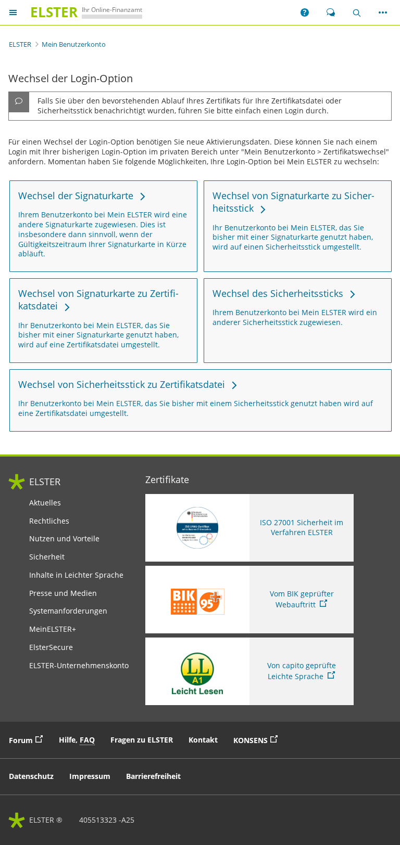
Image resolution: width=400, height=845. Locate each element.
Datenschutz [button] (31, 776)
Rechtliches (49, 521)
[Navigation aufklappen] (13, 13)
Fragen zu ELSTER (141, 740)
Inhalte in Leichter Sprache (76, 575)
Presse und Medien (63, 593)
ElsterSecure (51, 647)
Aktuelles (45, 503)
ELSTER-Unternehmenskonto (79, 665)
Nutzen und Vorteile (64, 538)
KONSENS (258, 739)
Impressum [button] (89, 776)
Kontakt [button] (203, 740)
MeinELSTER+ (52, 629)
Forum (28, 739)
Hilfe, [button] (77, 740)
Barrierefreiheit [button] (153, 776)
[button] (305, 12)
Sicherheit (47, 557)
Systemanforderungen (68, 611)
